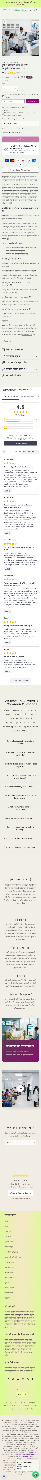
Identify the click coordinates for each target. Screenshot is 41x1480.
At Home (21, 114)
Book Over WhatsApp (20, 170)
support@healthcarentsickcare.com (24, 1454)
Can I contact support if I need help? (20, 847)
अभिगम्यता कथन (10, 1277)
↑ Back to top (20, 855)
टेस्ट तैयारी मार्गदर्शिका (11, 1252)
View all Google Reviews (20, 1198)
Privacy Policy (28, 1456)
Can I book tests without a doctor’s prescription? (21, 776)
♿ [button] (4, 1475)
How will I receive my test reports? (20, 786)
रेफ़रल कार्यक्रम (9, 1262)
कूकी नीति (7, 1283)
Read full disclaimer (24, 1432)
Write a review (20, 443)
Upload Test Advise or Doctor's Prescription (19, 129)
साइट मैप (7, 1298)
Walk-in (7, 110)
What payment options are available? (22, 808)
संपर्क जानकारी (13, 1409)
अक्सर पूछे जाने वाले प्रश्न (13, 1257)
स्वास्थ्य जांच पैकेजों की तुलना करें (17, 254)
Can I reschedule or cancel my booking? (22, 828)
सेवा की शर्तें (34, 1406)
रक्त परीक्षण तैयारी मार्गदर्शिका (15, 251)
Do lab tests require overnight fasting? (22, 742)
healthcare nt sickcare (20, 1403)
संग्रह (6, 1221)
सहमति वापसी (9, 1293)
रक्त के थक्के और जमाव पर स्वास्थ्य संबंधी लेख (21, 248)
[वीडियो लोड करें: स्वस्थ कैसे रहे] (20, 1088)
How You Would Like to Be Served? (15, 107)
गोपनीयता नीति (26, 1406)
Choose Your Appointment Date (14, 119)
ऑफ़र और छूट (9, 1247)
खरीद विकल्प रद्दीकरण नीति (26, 1409)
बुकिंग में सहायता (9, 1242)
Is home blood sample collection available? (21, 753)
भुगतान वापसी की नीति (15, 1406)
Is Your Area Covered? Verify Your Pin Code (21, 95)
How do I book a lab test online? (20, 838)
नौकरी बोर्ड (8, 1231)
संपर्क (6, 1226)
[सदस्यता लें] (33, 1142)
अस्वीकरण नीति (27, 334)
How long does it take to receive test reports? (20, 765)
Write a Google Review (20, 1193)
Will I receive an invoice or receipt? (20, 818)
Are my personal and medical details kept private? (20, 796)
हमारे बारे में (8, 1236)
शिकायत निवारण (9, 1288)
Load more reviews (20, 680)
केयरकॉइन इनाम (9, 1267)
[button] (4, 10)
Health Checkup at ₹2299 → (25, 1465)
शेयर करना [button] (7, 341)
